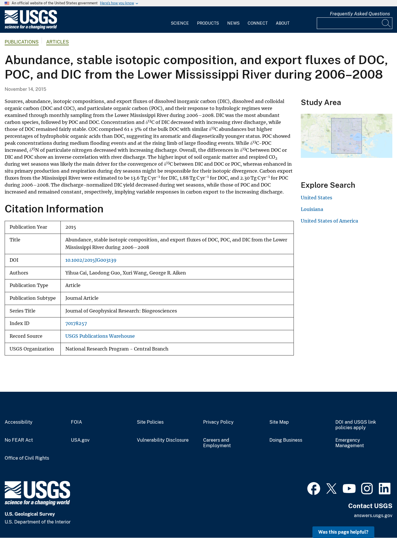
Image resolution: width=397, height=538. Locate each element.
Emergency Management (349, 443)
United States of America (329, 221)
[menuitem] (180, 20)
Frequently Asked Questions (360, 14)
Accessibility (19, 422)
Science (180, 23)
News (233, 23)
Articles (57, 42)
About (282, 23)
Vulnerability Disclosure (163, 440)
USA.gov (80, 440)
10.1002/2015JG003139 (91, 260)
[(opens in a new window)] (313, 488)
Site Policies (150, 422)
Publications (22, 42)
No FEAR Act (19, 440)
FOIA (76, 422)
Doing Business (285, 440)
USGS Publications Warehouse (100, 336)
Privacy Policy (218, 422)
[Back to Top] (375, 517)
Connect (258, 23)
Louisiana (312, 209)
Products (208, 23)
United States (316, 198)
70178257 (76, 323)
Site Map (279, 422)
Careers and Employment (217, 443)
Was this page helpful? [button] (343, 532)
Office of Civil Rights (27, 458)
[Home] (31, 28)
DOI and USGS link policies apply (355, 425)
